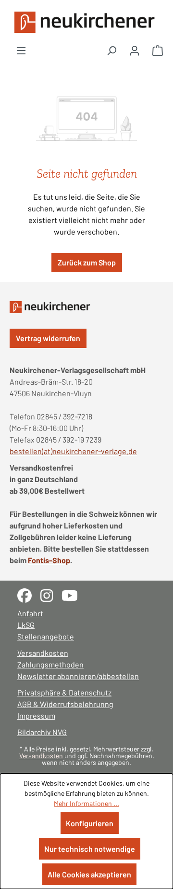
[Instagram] (51, 594)
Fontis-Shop (49, 560)
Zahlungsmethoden (50, 664)
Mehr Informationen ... (86, 803)
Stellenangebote (45, 636)
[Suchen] (111, 50)
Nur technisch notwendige (89, 848)
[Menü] (21, 50)
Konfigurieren (89, 823)
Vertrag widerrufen (48, 338)
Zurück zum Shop (87, 262)
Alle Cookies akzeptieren (89, 874)
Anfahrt (30, 613)
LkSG (26, 624)
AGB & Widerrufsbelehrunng (65, 703)
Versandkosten (42, 652)
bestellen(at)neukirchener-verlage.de (73, 451)
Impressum (36, 715)
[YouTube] (73, 594)
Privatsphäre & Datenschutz (64, 692)
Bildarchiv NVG (42, 731)
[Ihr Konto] (134, 50)
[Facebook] (28, 594)
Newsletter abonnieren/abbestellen (78, 676)
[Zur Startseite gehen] (86, 22)
